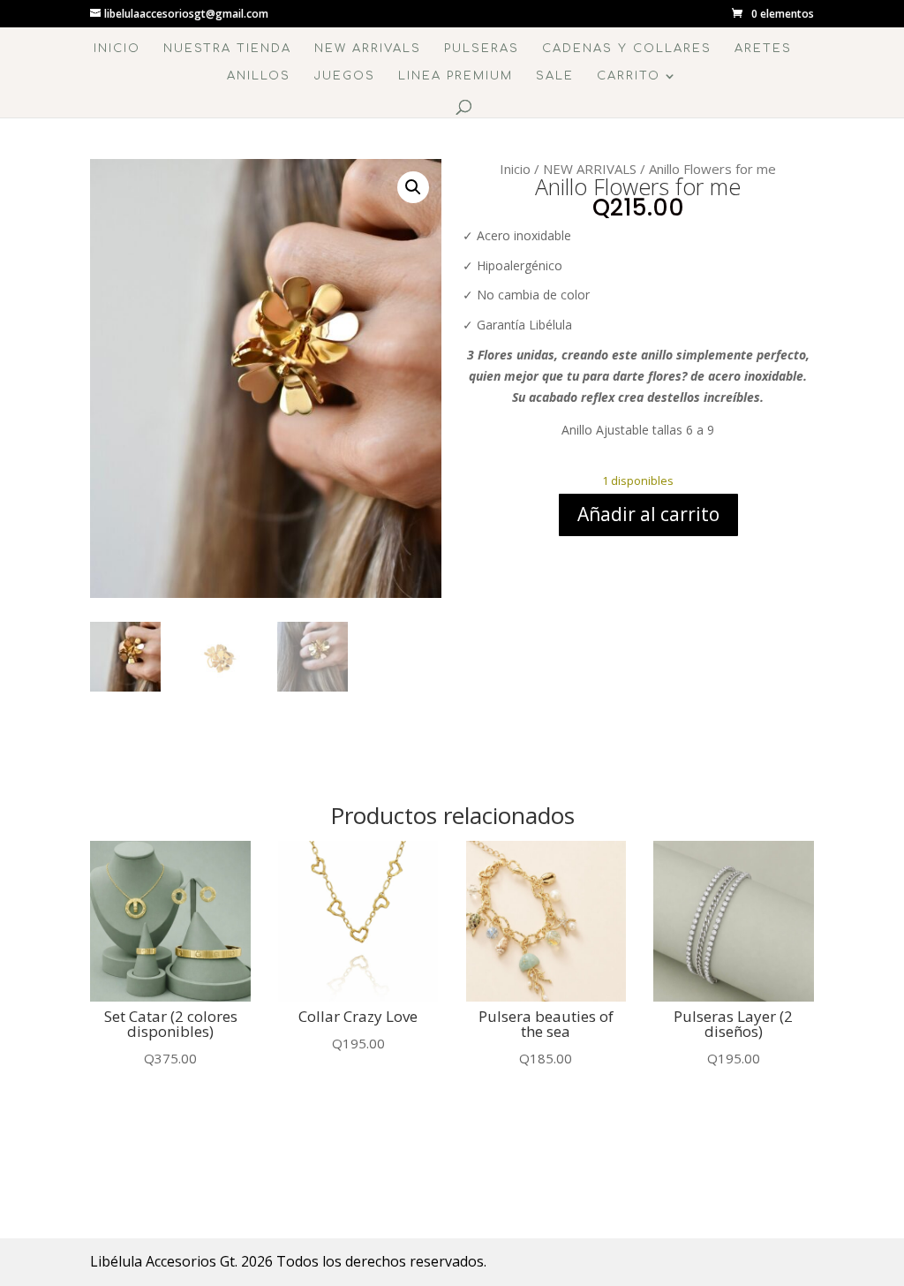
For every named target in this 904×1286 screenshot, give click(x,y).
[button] (413, 187)
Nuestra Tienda (227, 48)
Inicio (117, 48)
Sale (555, 76)
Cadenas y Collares (627, 48)
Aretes (763, 48)
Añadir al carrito (648, 514)
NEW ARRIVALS (590, 169)
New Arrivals (367, 48)
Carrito (628, 76)
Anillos (258, 76)
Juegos (344, 76)
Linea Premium (455, 76)
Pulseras (481, 48)
